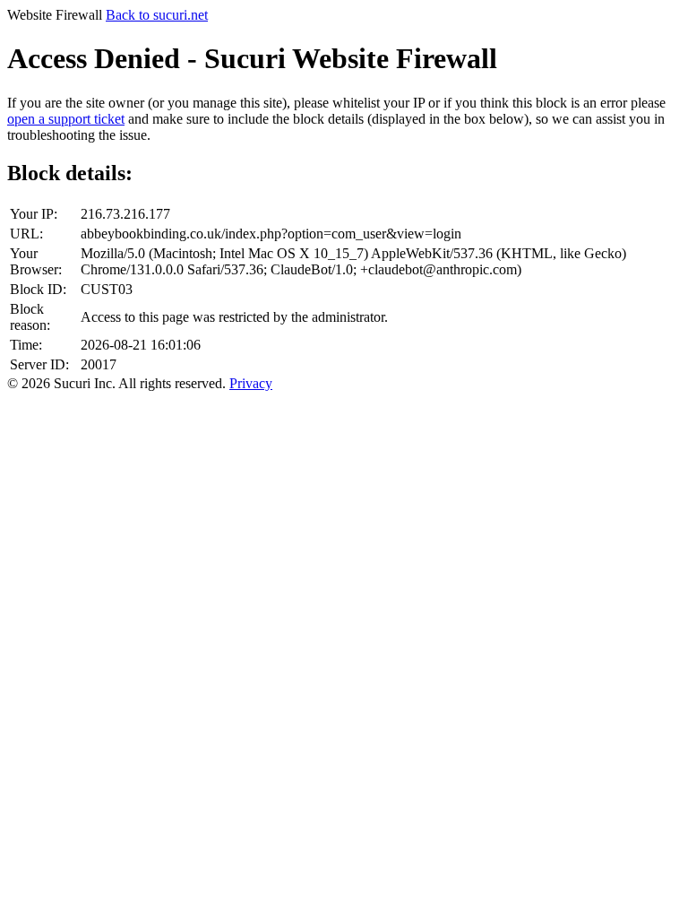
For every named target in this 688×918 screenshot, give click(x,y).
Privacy (250, 383)
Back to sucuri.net (157, 14)
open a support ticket (66, 118)
